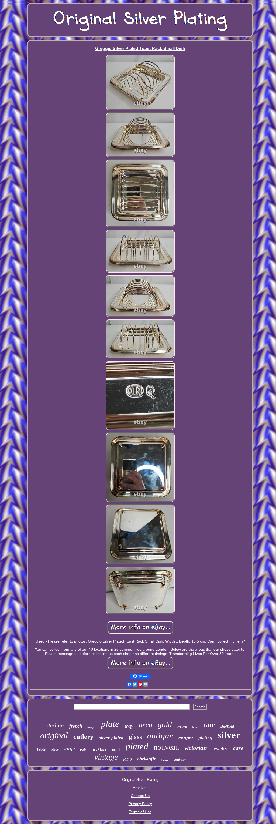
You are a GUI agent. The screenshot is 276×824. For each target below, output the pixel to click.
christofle (146, 758)
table (41, 749)
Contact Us (140, 795)
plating (205, 737)
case (238, 748)
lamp (127, 759)
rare (209, 725)
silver (229, 735)
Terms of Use (140, 812)
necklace (99, 749)
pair (83, 749)
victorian (195, 748)
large (69, 748)
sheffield (227, 727)
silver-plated (111, 737)
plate (110, 724)
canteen (182, 727)
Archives (140, 787)
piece (55, 749)
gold (165, 724)
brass (164, 760)
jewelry (219, 748)
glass (135, 736)
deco (145, 725)
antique (160, 735)
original (54, 735)
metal (116, 750)
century (180, 759)
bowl (195, 727)
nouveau (166, 747)
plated (137, 746)
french (75, 726)
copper (185, 738)
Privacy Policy (140, 804)
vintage (106, 756)
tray (129, 726)
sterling (55, 725)
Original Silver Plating (140, 779)
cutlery (83, 736)
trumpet (91, 727)
